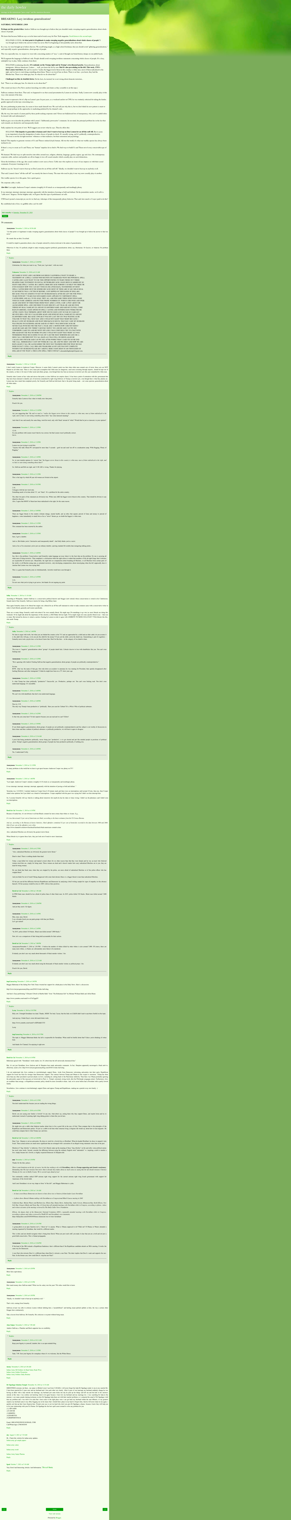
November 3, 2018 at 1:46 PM (25, 778)
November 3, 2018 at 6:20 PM (25, 1268)
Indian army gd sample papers (16, 1440)
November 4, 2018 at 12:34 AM (31, 736)
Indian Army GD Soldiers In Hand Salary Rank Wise (24, 1370)
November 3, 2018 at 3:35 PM (31, 678)
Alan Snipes (11, 1325)
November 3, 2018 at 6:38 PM (25, 1295)
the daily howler (13, 7)
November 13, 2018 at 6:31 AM (30, 272)
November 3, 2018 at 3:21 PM (31, 646)
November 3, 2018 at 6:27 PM (31, 848)
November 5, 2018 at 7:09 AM (25, 1325)
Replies (11, 258)
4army (9, 1367)
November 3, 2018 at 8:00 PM (31, 1138)
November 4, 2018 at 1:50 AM (31, 891)
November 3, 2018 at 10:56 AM (26, 228)
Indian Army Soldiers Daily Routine (18, 1374)
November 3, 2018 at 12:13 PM (26, 765)
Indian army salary (13, 1445)
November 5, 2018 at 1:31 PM (31, 1350)
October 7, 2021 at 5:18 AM (20, 1464)
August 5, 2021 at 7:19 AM (18, 1435)
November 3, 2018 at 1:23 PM (31, 427)
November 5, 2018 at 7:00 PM (31, 943)
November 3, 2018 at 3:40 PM (31, 553)
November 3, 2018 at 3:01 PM (31, 484)
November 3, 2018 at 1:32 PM (31, 442)
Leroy (14, 1010)
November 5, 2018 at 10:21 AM (31, 1340)
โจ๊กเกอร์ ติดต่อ (47, 1467)
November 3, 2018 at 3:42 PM (31, 713)
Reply (8, 253)
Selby (8, 595)
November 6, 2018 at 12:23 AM (31, 960)
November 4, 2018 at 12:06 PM (31, 903)
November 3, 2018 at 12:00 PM (31, 395)
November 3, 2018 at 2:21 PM (31, 474)
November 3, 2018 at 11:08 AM (26, 364)
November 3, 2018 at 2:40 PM (26, 631)
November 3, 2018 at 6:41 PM (31, 1110)
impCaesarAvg (12, 981)
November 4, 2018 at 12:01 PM (31, 1223)
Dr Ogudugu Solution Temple (17, 1385)
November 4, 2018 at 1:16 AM (31, 1190)
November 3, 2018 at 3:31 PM (31, 523)
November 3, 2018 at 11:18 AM (21, 595)
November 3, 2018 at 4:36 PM (27, 981)
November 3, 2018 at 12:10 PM (31, 410)
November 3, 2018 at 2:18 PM (31, 457)
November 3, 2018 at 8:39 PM (25, 1160)
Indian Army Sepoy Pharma (16, 1454)
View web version (54, 1514)
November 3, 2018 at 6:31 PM (25, 1282)
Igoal (8, 1464)
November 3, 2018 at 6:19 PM (25, 1057)
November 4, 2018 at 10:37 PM (33, 1034)
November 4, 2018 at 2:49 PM (31, 749)
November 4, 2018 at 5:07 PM (26, 1010)
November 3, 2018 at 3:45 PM (31, 577)
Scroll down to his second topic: (80, 36)
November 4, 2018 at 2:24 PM (31, 928)
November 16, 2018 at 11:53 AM (38, 1385)
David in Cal (11, 810)
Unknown (15, 272)
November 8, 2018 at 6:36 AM (21, 1367)
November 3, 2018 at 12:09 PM (31, 262)
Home (54, 1509)
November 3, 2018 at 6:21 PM (31, 1100)
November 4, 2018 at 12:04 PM (31, 1243)
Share (5, 216)
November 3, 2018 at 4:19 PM (25, 810)
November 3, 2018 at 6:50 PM (31, 1123)
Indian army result (13, 1449)
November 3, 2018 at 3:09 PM (31, 511)
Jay (8, 1435)
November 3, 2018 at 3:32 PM (31, 659)
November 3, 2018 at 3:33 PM (31, 533)
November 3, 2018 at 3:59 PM (31, 724)
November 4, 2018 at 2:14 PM (31, 914)
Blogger (58, 1518)
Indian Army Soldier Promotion (17, 1372)
